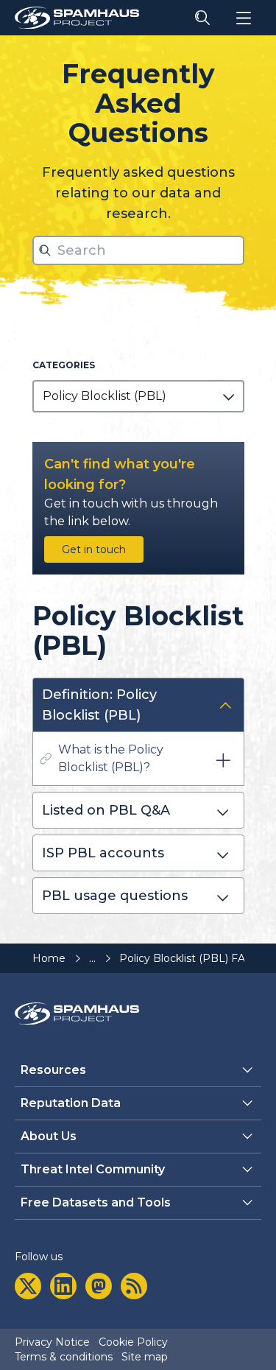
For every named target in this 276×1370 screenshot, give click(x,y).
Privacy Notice (52, 1342)
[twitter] (28, 1286)
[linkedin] (63, 1286)
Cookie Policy (133, 1342)
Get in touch (94, 549)
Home (49, 958)
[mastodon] (98, 1286)
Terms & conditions (64, 1356)
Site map (144, 1356)
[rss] (134, 1286)
